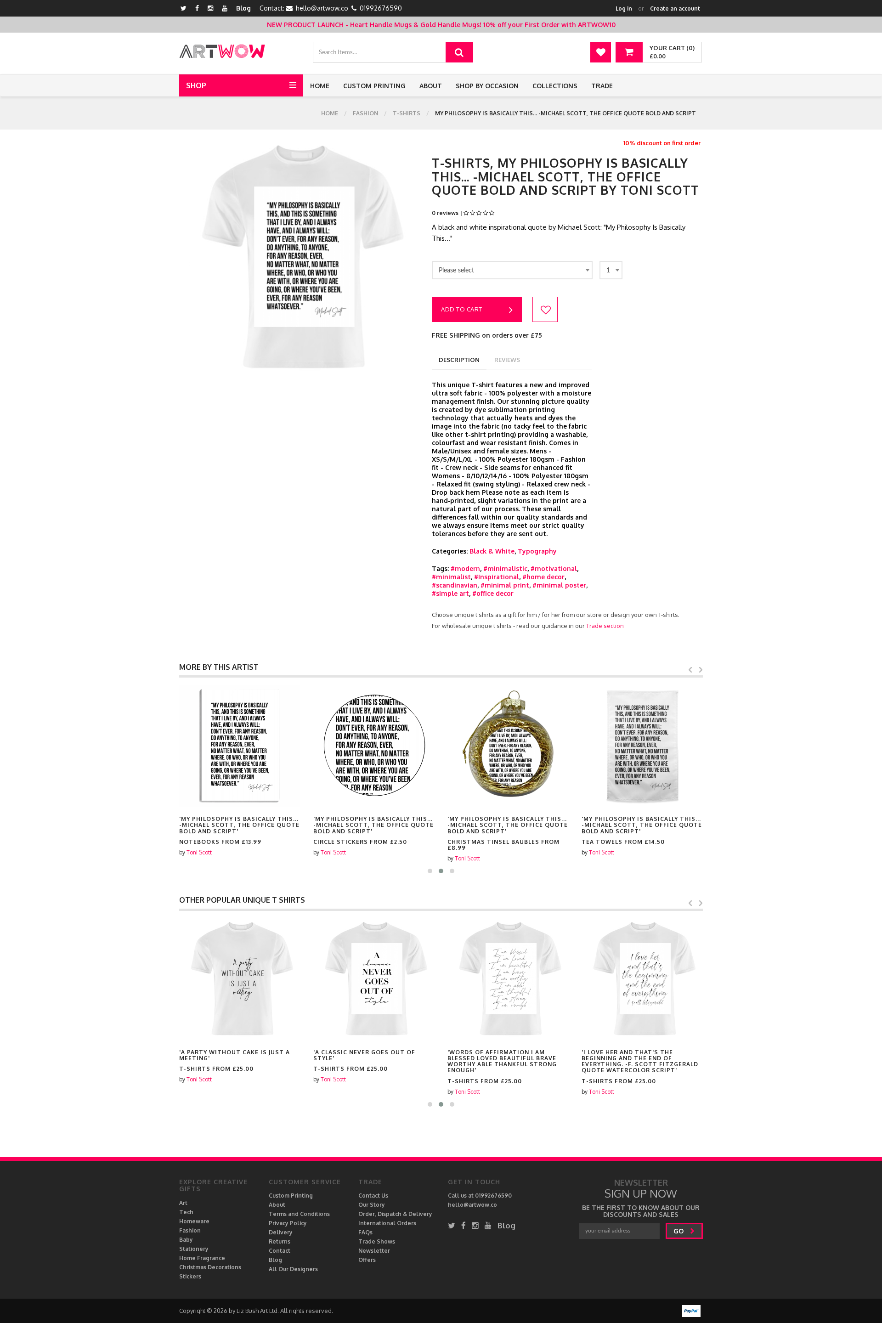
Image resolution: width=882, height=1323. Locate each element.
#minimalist (451, 577)
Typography (537, 551)
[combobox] (512, 270)
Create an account (675, 8)
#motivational (554, 568)
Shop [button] (196, 85)
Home (319, 86)
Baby (186, 1239)
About (430, 86)
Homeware (194, 1221)
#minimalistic (505, 568)
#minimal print (505, 585)
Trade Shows (376, 1241)
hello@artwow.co (322, 8)
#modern (465, 568)
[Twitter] (183, 8)
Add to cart (461, 309)
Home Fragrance (202, 1258)
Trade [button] (602, 86)
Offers (367, 1259)
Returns (279, 1241)
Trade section (605, 625)
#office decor (493, 593)
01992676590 (381, 8)
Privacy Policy (288, 1223)
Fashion (365, 113)
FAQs (365, 1232)
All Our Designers (293, 1269)
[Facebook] (197, 8)
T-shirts (406, 113)
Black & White (491, 551)
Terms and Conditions (299, 1213)
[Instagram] (210, 8)
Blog (243, 8)
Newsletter (374, 1250)
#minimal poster (559, 585)
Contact (279, 1250)
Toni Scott (199, 852)
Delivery (281, 1232)
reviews (507, 359)
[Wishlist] (600, 52)
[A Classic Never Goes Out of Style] (374, 979)
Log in (624, 8)
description (459, 359)
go (679, 1231)
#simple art (450, 593)
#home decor (543, 577)
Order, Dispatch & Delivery (395, 1213)
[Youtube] (224, 8)
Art (183, 1202)
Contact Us (373, 1195)
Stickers (190, 1276)
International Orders (387, 1223)
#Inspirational (496, 577)
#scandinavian (454, 585)
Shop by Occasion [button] (487, 86)
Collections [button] (554, 86)
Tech (186, 1212)
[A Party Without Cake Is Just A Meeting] (239, 979)
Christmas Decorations (210, 1267)
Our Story (371, 1204)
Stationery (194, 1248)
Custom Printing (374, 86)
